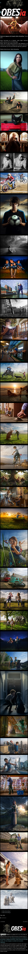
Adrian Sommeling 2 (6, 912)
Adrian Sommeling (15, 49)
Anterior (3, 921)
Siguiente (25, 921)
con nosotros (14, 948)
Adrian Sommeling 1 (6, 911)
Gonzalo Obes (20, 934)
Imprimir (4, 917)
